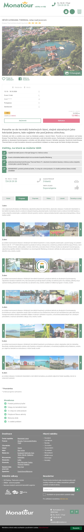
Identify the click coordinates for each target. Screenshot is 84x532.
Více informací (43, 527)
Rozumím (76, 528)
